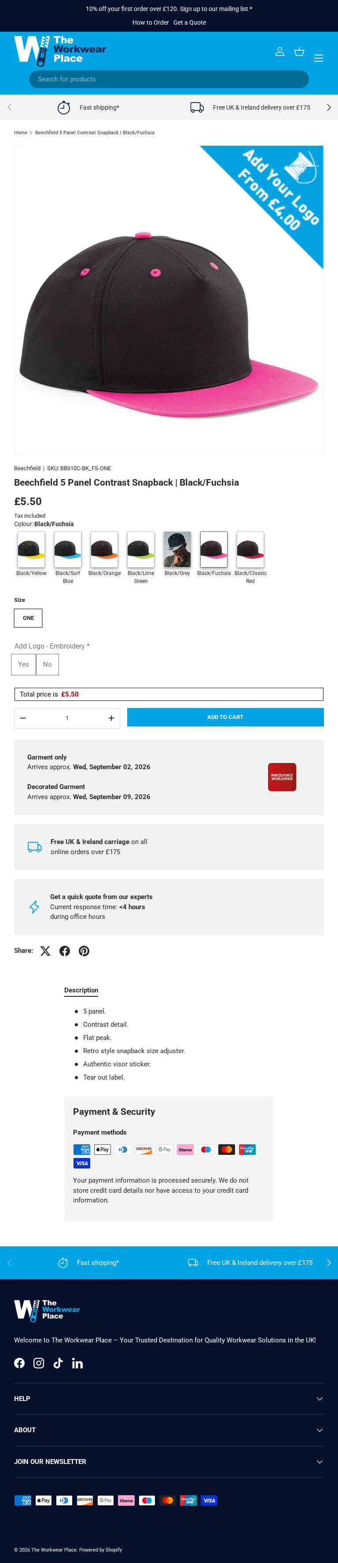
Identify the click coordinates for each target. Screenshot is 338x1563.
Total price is (49, 694)
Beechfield (27, 468)
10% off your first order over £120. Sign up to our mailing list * (169, 8)
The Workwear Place (54, 1550)
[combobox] (169, 79)
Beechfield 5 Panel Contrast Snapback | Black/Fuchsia (94, 132)
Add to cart (225, 717)
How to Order (150, 22)
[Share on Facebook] (64, 951)
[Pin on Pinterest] (84, 951)
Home (20, 132)
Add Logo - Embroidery (52, 646)
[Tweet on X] (45, 951)
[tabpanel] (169, 1044)
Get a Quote (189, 22)
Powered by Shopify (100, 1550)
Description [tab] (81, 990)
